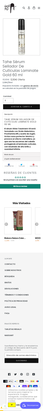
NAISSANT (9, 335)
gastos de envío (30, 86)
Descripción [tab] (8, 114)
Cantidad (7, 96)
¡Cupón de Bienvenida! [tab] (12, 159)
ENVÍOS (8, 282)
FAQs (7, 313)
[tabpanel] (21, 134)
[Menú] (39, 7)
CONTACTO (10, 264)
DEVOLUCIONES (12, 288)
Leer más (20, 405)
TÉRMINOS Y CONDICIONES (17, 295)
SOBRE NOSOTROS (13, 270)
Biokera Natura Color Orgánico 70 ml (14, 238)
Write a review (20, 186)
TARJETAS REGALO (13, 329)
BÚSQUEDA (9, 276)
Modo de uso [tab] (9, 154)
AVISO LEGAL (10, 307)
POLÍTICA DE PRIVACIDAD (16, 301)
